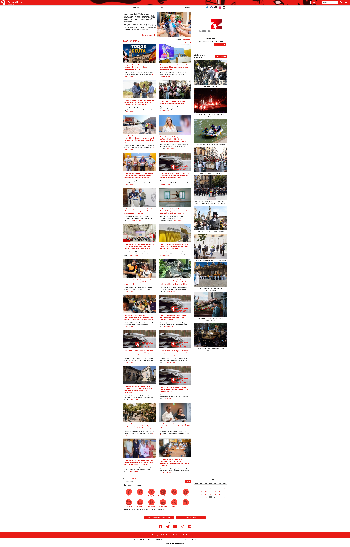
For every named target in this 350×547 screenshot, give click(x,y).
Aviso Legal (155, 535)
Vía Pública (129, 506)
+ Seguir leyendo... (165, 76)
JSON (182, 42)
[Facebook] (211, 7)
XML (186, 42)
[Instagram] (220, 7)
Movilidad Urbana (163, 496)
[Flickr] (224, 7)
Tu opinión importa (191, 517)
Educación (140, 506)
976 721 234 (216, 540)
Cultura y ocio (140, 496)
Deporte (174, 506)
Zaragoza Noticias (15, 2)
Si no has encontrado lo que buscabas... (159, 517)
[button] (148, 35)
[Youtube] (215, 7)
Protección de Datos (192, 535)
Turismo (186, 506)
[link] (195, 479)
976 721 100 (205, 540)
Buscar (188, 481)
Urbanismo (174, 496)
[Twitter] (207, 7)
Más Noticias (131, 41)
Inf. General (129, 496)
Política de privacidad (167, 535)
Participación (151, 496)
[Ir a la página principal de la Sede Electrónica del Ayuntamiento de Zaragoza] (3, 2)
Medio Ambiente (185, 496)
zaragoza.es (11, 4)
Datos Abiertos (186, 40)
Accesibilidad (180, 535)
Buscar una (129, 479)
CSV (190, 42)
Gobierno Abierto (163, 506)
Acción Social (151, 506)
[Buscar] (340, 2)
